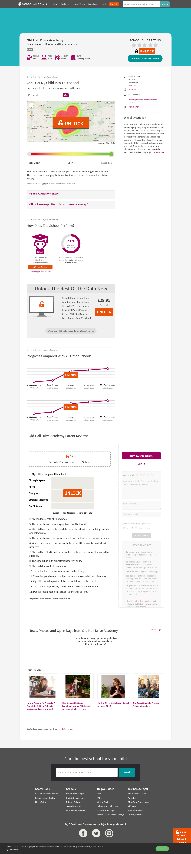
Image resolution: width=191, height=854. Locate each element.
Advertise (132, 797)
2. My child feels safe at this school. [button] (48, 518)
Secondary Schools (74, 806)
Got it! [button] (162, 849)
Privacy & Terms (135, 814)
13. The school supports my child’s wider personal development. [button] (64, 586)
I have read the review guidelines (137, 523)
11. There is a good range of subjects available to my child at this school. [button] (68, 576)
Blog (99, 793)
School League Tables (45, 797)
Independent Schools (75, 810)
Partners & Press (135, 810)
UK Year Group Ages (106, 810)
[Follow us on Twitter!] (95, 833)
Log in (141, 463)
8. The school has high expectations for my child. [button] (55, 560)
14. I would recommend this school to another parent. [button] (58, 591)
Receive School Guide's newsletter (137, 528)
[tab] (71, 194)
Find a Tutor (40, 802)
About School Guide (137, 793)
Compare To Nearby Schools (145, 58)
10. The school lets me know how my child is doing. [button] (56, 571)
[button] (71, 194)
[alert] (95, 848)
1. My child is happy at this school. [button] (48, 474)
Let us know (67, 729)
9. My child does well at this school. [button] (48, 566)
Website (132, 89)
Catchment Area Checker (46, 793)
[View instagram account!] (108, 833)
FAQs (99, 797)
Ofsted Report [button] (35, 271)
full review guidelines (143, 601)
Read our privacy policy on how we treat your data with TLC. (82, 846)
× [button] (189, 846)
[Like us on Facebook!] (82, 833)
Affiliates (132, 806)
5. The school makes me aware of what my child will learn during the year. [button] (69, 538)
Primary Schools (73, 802)
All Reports (46, 271)
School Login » (156, 630)
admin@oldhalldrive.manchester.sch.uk (143, 101)
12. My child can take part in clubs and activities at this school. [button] (62, 581)
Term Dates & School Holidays (110, 814)
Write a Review (103, 802)
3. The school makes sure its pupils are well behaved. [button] (57, 524)
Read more (159, 152)
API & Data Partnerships (138, 802)
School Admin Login (75, 793)
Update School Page (75, 797)
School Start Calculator (107, 806)
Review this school (141, 455)
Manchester (134, 106)
